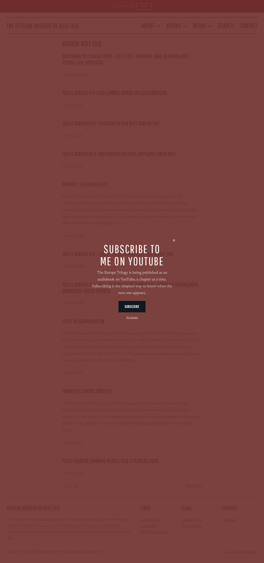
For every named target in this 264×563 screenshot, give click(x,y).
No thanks (132, 317)
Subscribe (132, 306)
